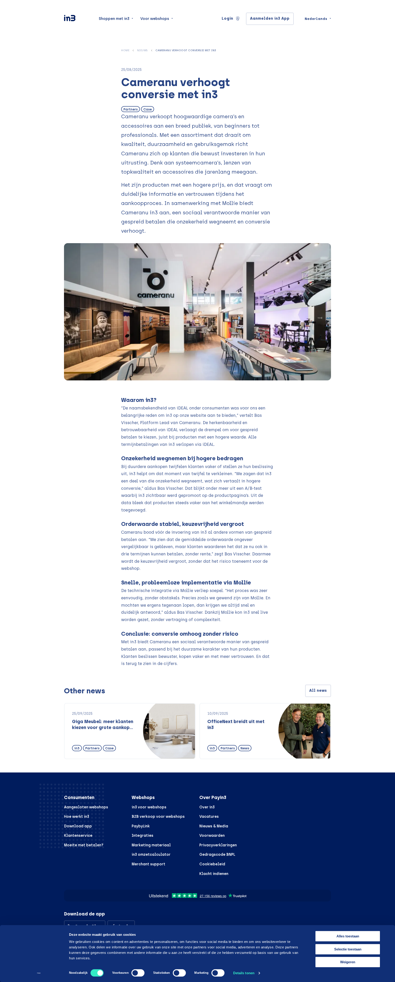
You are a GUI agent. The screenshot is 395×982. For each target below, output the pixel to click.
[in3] (77, 19)
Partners (130, 109)
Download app (78, 826)
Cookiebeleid (212, 864)
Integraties (142, 835)
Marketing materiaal (151, 845)
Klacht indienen (213, 874)
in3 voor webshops (149, 807)
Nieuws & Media (213, 826)
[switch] (137, 973)
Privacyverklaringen (218, 845)
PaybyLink (141, 826)
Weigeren (347, 962)
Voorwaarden (212, 835)
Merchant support (148, 864)
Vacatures (209, 816)
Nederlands (316, 19)
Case (147, 109)
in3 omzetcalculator (151, 854)
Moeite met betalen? (83, 845)
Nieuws (142, 50)
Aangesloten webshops (86, 807)
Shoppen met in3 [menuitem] (114, 18)
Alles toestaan (347, 936)
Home (125, 50)
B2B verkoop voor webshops (158, 816)
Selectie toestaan (347, 949)
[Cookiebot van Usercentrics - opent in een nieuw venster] (39, 973)
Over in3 (207, 807)
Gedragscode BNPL (217, 854)
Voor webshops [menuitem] (154, 18)
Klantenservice (78, 835)
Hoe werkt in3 (76, 816)
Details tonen (243, 973)
